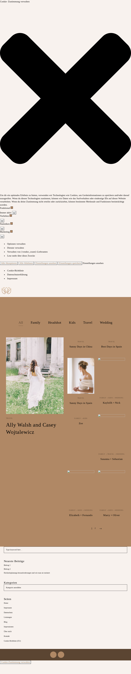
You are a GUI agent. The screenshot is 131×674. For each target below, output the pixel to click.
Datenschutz (8, 612)
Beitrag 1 (7, 565)
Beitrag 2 (7, 569)
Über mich (8, 631)
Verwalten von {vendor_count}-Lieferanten (27, 251)
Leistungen (8, 617)
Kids (72, 322)
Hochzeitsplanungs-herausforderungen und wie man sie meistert (27, 573)
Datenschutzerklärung (17, 274)
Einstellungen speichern (70, 263)
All (21, 322)
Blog (5, 622)
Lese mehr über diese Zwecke (21, 255)
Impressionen (8, 627)
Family (35, 322)
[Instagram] (53, 654)
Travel (87, 322)
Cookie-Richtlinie (15, 270)
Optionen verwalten (16, 244)
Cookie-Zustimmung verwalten (15, 662)
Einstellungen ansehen (46, 263)
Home (6, 603)
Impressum (12, 278)
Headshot (54, 322)
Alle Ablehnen (26, 263)
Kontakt (7, 636)
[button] (65, 98)
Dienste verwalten (15, 247)
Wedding (106, 322)
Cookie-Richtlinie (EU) (12, 641)
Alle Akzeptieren (9, 263)
